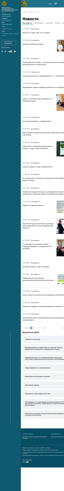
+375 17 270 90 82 (6, 20)
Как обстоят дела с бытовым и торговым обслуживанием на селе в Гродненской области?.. (38, 226)
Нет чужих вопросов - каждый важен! (37, 121)
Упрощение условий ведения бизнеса (37, 393)
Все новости (27, 23)
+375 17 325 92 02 (6, 16)
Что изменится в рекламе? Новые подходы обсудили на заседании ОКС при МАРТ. (37, 246)
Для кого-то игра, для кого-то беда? (36, 33)
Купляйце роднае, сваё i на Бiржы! (35, 267)
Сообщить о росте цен (32, 339)
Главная (24, 12)
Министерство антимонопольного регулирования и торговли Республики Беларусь (10, 9)
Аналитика (49, 23)
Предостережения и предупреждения (37, 368)
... (41, 328)
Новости (31, 12)
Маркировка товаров (32, 385)
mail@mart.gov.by (7, 29)
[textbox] (24, 4)
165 (45, 328)
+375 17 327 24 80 (7, 24)
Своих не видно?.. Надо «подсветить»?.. (37, 167)
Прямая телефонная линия (32, 44)
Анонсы (57, 23)
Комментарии (38, 23)
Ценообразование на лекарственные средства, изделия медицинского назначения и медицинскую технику (43, 348)
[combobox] (24, 4)
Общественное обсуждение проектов (37, 376)
